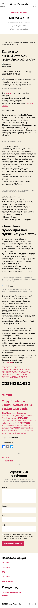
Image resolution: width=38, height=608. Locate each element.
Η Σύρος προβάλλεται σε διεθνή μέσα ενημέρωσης (17, 425)
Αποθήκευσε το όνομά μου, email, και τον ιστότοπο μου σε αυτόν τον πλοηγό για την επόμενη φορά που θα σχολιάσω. (18, 536)
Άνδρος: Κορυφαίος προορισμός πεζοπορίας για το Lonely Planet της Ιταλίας (18, 415)
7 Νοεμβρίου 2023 (20, 26)
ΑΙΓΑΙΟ (17, 374)
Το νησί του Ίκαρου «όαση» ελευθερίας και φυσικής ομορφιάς (17, 404)
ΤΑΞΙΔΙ (15, 372)
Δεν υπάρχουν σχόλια (20, 29)
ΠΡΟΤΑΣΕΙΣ (7, 367)
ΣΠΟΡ (4, 572)
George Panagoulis (19, 4)
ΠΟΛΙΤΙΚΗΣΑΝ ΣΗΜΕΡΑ (19, 13)
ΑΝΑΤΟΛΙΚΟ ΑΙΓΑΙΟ (18, 377)
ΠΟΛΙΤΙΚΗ (6, 563)
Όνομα (5, 506)
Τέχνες (5, 595)
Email (4, 515)
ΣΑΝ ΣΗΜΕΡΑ (7, 581)
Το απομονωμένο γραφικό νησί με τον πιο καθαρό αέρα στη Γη (19, 420)
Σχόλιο (5, 487)
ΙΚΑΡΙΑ (13, 369)
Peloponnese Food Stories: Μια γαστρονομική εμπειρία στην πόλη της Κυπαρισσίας (17, 430)
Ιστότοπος (5, 525)
